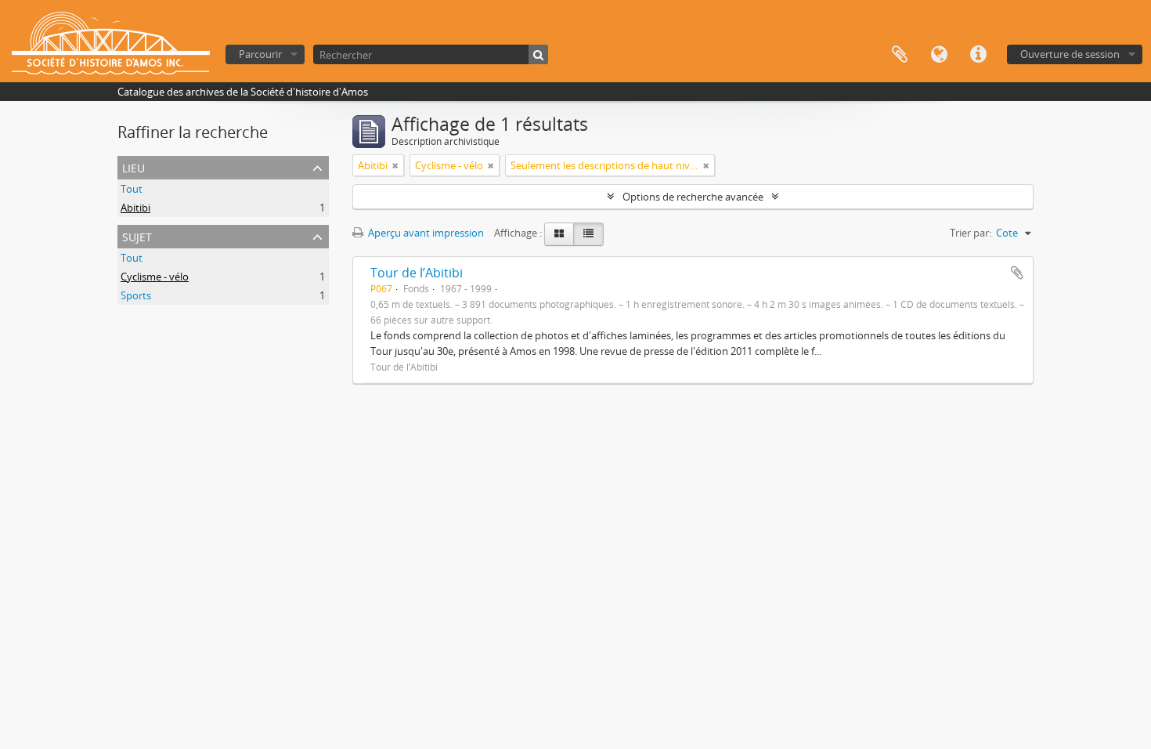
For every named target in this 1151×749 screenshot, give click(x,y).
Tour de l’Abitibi (416, 272)
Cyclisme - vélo (155, 277)
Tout (132, 189)
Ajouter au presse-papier (1017, 272)
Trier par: (970, 233)
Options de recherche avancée (692, 197)
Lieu (133, 166)
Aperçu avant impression (425, 233)
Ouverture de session (1070, 54)
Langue (938, 54)
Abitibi (135, 208)
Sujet (137, 235)
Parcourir (260, 54)
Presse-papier (899, 54)
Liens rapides (978, 54)
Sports (136, 295)
